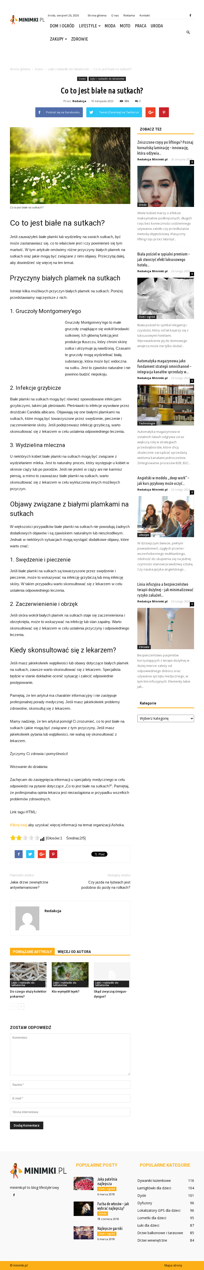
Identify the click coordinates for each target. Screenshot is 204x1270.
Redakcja (79, 101)
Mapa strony (173, 1265)
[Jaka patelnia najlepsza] (84, 1183)
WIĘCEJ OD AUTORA (74, 952)
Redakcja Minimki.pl (152, 159)
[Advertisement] (102, 56)
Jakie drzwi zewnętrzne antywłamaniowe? (29, 885)
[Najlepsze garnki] (84, 1232)
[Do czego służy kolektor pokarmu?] (28, 974)
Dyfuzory (144, 1203)
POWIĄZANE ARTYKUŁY (32, 952)
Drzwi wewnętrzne (152, 1240)
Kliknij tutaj (18, 825)
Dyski (141, 1195)
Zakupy (56, 38)
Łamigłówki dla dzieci (154, 1188)
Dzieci (82, 78)
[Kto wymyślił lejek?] (70, 974)
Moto (125, 25)
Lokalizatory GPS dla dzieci (158, 1210)
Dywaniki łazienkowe (154, 1180)
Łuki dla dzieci (148, 1225)
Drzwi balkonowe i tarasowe (160, 1232)
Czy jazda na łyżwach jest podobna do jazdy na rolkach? (105, 885)
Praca (140, 25)
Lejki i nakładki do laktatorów (107, 78)
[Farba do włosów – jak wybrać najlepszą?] (84, 1209)
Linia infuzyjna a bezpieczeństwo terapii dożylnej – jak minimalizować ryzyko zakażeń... (165, 589)
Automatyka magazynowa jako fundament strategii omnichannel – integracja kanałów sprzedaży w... (164, 366)
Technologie (147, 423)
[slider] (25, 838)
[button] (188, 32)
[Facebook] (190, 15)
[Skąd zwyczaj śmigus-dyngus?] (112, 974)
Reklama (129, 15)
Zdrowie (79, 38)
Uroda (157, 25)
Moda (110, 25)
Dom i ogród (62, 25)
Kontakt (145, 15)
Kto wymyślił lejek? (65, 991)
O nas (115, 15)
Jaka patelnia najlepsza (107, 1181)
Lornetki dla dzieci (151, 1217)
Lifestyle (88, 25)
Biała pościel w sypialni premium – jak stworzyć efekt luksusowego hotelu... (163, 259)
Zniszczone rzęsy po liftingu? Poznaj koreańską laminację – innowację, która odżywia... (165, 147)
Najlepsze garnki (109, 1228)
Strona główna (97, 15)
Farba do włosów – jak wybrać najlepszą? (113, 1206)
